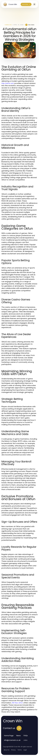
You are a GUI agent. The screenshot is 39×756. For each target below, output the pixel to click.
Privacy (13, 750)
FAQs (26, 735)
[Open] (34, 4)
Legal (25, 750)
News (18, 735)
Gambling (8, 24)
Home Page (8, 735)
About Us (6, 750)
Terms (20, 750)
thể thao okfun (17, 703)
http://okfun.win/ (7, 83)
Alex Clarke (31, 24)
